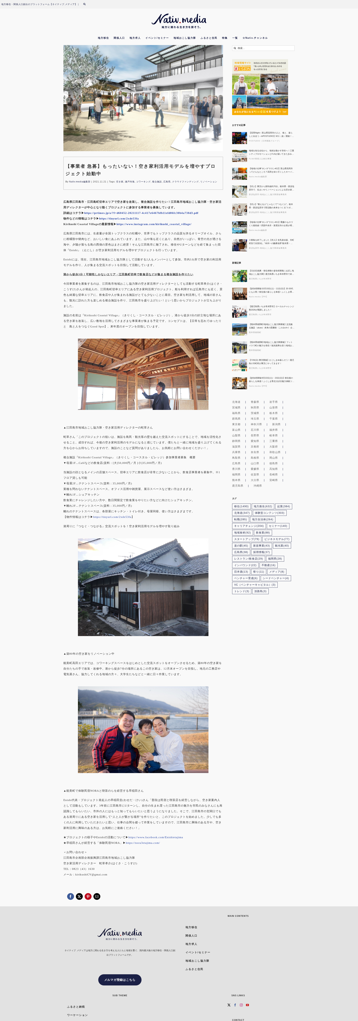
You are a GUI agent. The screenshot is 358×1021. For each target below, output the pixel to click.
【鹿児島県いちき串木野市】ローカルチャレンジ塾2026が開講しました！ (271, 308)
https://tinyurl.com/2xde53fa (119, 218)
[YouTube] (247, 1005)
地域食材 (242, 532)
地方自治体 (262, 519)
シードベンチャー (276, 578)
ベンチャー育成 (246, 578)
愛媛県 (255, 468)
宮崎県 (273, 480)
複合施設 (157, 181)
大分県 (255, 480)
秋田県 (255, 407)
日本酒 (241, 571)
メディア (276, 571)
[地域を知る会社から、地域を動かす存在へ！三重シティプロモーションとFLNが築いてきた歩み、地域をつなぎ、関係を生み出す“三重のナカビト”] (239, 156)
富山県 (236, 429)
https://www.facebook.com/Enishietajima (155, 837)
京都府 (255, 446)
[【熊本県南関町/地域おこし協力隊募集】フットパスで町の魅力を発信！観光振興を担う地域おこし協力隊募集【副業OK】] (239, 347)
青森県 (255, 401)
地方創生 (263, 506)
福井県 (273, 429)
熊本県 (236, 480)
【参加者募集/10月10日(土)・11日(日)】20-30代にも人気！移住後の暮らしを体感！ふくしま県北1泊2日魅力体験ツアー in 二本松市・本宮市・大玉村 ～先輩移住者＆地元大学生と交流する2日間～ (271, 290)
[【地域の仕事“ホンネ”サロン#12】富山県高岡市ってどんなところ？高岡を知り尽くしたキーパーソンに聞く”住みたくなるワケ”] (239, 174)
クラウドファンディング (185, 181)
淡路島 (260, 591)
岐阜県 (273, 435)
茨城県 (255, 413)
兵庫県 (236, 452)
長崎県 (273, 474)
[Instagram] (241, 1005)
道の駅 (241, 545)
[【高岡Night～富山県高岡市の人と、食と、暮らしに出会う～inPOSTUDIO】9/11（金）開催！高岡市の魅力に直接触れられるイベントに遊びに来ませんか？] (239, 138)
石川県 (255, 429)
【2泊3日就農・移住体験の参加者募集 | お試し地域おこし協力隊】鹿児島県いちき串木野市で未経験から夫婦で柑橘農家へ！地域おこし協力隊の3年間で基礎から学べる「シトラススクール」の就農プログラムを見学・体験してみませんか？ (271, 273)
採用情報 (261, 552)
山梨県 (236, 435)
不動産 (269, 565)
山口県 (255, 463)
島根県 (255, 457)
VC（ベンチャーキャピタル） (255, 584)
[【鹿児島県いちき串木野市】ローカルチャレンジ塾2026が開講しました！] (239, 312)
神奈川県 (256, 424)
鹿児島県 (237, 485)
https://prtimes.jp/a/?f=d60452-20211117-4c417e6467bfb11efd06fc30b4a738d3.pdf (141, 212)
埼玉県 (255, 418)
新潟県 (276, 424)
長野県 (255, 435)
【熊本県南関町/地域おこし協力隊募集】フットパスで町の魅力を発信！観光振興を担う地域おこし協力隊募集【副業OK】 (271, 344)
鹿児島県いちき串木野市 (260, 279)
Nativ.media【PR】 (258, 297)
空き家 (119, 181)
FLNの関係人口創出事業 (260, 159)
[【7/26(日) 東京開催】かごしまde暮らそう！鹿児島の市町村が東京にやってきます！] (239, 365)
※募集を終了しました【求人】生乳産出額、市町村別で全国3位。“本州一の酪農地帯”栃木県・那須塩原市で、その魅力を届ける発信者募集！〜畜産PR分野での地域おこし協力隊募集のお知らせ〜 (271, 242)
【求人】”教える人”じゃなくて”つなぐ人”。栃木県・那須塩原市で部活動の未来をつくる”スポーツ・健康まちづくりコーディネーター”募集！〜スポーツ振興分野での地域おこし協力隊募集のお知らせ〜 (271, 206)
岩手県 (273, 401)
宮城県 (236, 407)
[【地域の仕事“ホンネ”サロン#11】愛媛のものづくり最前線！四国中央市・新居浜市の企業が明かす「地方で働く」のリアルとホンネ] (239, 227)
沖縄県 (258, 485)
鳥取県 (236, 457)
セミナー (278, 526)
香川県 (236, 468)
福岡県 (236, 474)
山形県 (273, 407)
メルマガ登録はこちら (120, 979)
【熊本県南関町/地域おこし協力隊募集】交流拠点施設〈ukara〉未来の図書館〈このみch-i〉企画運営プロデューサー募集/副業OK (271, 326)
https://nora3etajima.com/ (143, 842)
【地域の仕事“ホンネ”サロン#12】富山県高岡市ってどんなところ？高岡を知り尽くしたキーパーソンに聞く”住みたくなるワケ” (271, 170)
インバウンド (245, 565)
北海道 (236, 401)
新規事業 (261, 545)
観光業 (282, 545)
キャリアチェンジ (249, 526)
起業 (283, 506)
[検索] (87, 4)
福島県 (236, 413)
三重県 (273, 440)
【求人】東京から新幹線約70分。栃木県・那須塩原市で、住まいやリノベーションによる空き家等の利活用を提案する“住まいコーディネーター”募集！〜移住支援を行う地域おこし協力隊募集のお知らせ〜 (271, 188)
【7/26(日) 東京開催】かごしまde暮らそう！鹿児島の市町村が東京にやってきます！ (271, 361)
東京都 (236, 424)
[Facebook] (235, 1005)
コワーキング (143, 181)
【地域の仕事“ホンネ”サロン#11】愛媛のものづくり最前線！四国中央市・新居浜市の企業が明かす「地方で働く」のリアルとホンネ (271, 224)
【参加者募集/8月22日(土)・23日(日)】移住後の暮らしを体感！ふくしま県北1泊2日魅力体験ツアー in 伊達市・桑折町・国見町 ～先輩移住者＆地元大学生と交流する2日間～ (271, 380)
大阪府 (273, 446)
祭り (258, 571)
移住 (241, 506)
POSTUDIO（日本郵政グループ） (265, 141)
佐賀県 (255, 474)
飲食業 (263, 532)
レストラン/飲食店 (248, 558)
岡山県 (273, 457)
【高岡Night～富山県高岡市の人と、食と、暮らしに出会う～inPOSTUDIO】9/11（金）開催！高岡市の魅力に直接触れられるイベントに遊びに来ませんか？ (271, 135)
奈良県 (255, 452)
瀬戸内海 (130, 181)
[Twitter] (229, 1005)
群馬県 (236, 418)
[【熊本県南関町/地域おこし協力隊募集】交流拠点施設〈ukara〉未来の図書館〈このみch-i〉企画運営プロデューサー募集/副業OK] (239, 330)
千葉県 (273, 418)
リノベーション (208, 181)
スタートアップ (246, 539)
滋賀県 (236, 446)
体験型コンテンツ (270, 513)
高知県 (273, 468)
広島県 (167, 181)
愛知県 (255, 440)
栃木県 (273, 413)
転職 (240, 519)
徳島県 (273, 463)
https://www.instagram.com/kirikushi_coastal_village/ (154, 224)
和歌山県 (275, 452)
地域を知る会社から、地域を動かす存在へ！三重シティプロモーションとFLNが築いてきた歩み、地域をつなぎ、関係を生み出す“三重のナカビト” (271, 152)
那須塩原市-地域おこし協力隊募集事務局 (268, 194)
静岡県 (236, 440)
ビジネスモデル (277, 539)
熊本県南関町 (255, 332)
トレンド (241, 591)
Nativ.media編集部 (79, 181)
